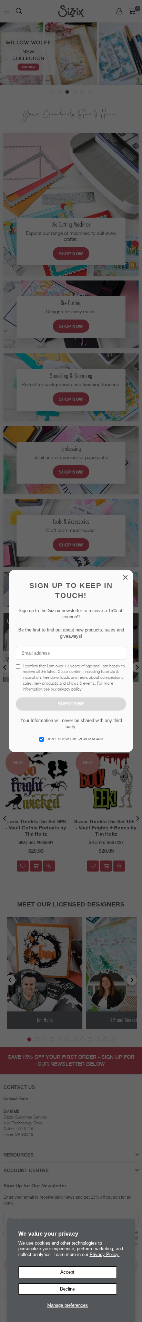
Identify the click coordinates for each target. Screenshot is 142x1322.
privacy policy (70, 689)
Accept (67, 1272)
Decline (67, 1289)
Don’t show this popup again (75, 739)
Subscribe (71, 703)
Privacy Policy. (105, 1254)
